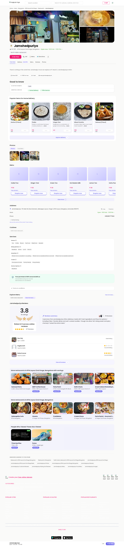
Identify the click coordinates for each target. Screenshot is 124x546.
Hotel (61, 483)
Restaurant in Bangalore (44, 460)
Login (106, 2)
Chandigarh (27, 505)
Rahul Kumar (21, 353)
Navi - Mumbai (9, 513)
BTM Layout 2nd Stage (31, 8)
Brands (80, 525)
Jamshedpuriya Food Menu (75, 466)
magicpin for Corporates (90, 525)
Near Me (35, 525)
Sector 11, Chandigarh (49, 511)
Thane (26, 513)
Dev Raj (20, 338)
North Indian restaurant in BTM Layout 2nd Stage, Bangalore (69, 460)
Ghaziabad (8, 507)
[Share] (48, 56)
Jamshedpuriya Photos (43, 463)
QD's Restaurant (85, 518)
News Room (11, 525)
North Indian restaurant (17, 230)
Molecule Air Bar (85, 509)
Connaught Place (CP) (68, 516)
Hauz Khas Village (48, 518)
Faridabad (27, 507)
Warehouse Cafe (104, 509)
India (15, 8)
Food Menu (20, 148)
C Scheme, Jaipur (67, 511)
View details (14, 190)
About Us (18, 525)
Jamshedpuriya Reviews (87, 463)
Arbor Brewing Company (88, 505)
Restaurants (19, 483)
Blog (31, 525)
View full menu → (109, 295)
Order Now (15, 57)
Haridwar (26, 518)
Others (91, 532)
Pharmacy (67, 483)
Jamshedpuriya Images (91, 466)
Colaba (64, 513)
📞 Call (25, 56)
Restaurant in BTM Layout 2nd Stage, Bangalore (23, 460)
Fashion (33, 483)
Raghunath (21, 346)
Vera (99, 525)
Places (69, 525)
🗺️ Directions (41, 56)
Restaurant (41, 8)
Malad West (46, 516)
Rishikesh (8, 516)
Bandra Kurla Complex (49, 513)
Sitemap (64, 525)
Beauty (27, 483)
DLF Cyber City (47, 507)
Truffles (83, 502)
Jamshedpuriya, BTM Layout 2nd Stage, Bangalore (65, 463)
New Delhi (8, 502)
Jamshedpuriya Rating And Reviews (41, 466)
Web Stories (113, 525)
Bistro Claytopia (104, 502)
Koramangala (47, 502)
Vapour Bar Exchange (87, 511)
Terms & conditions (19, 288)
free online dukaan (25, 477)
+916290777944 (109, 216)
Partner (75, 525)
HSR (44, 505)
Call (103, 543)
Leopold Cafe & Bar (105, 513)
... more (44, 126)
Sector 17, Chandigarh (68, 509)
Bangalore (21, 8)
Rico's (101, 516)
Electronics (54, 483)
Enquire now (19, 193)
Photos (13, 148)
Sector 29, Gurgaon (67, 505)
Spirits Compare (43, 525)
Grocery (40, 483)
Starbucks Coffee (86, 513)
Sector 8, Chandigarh (49, 509)
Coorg (25, 516)
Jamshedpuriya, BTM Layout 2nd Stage (97, 460)
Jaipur (7, 509)
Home (11, 8)
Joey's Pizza (84, 516)
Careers (106, 525)
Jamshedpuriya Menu (59, 466)
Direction (111, 209)
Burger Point (102, 505)
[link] (20, 117)
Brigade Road (65, 502)
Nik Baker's (84, 507)
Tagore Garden (66, 518)
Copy (104, 209)
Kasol (6, 518)
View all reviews (61, 362)
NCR (25, 509)
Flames (101, 507)
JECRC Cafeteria (104, 511)
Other (74, 483)
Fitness (46, 483)
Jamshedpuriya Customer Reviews (20, 466)
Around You (25, 525)
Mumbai (26, 511)
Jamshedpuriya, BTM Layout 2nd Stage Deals (22, 463)
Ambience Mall (66, 507)
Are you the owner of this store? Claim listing (21, 222)
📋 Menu (32, 56)
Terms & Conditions (55, 525)
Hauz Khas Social (104, 518)
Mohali (7, 511)
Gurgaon (26, 502)
